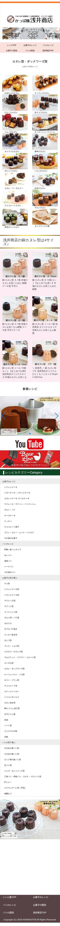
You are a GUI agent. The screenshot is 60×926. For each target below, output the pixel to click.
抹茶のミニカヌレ (12, 227)
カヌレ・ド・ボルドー (14, 188)
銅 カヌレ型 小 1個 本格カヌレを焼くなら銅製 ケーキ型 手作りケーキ (15, 326)
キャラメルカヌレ (12, 151)
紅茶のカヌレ (40, 188)
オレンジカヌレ (11, 170)
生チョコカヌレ (41, 112)
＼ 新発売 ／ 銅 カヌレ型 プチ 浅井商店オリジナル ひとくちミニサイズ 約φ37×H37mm (45, 372)
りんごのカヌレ (11, 131)
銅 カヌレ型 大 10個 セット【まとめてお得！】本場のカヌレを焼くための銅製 (44, 284)
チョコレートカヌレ (13, 205)
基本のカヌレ (40, 151)
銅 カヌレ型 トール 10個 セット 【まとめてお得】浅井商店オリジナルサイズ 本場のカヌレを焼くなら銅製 (14, 372)
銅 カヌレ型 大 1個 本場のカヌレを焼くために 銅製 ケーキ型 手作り (15, 282)
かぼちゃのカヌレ (12, 93)
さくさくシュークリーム (45, 131)
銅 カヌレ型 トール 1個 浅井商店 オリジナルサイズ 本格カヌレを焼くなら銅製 (45, 328)
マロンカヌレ (40, 207)
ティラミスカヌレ (42, 93)
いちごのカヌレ (41, 170)
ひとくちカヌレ (11, 112)
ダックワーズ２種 (42, 226)
